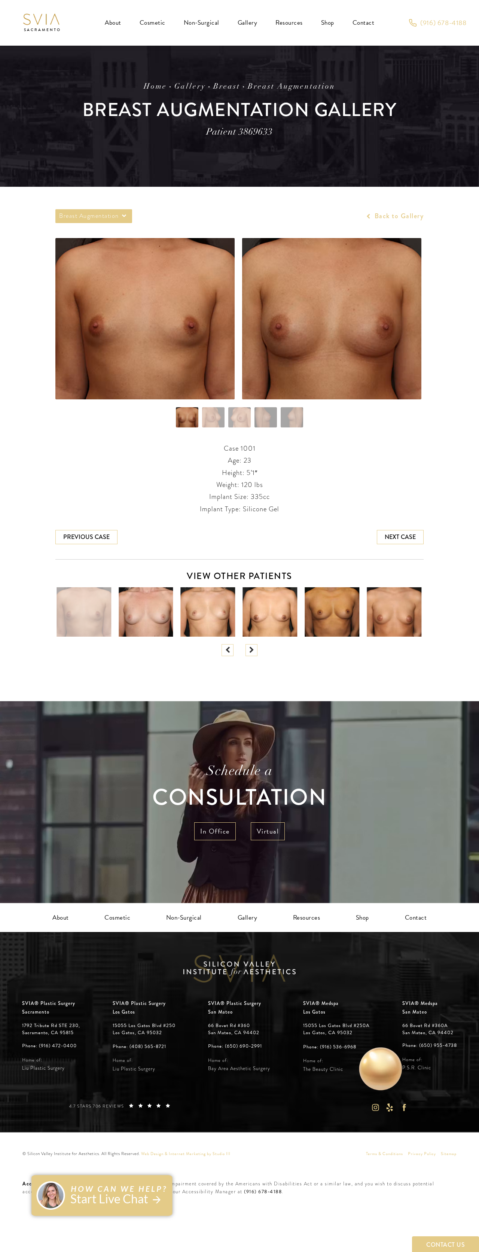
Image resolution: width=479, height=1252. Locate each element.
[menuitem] (113, 23)
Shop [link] (327, 22)
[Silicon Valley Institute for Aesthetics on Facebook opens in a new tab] (404, 1107)
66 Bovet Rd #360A (428, 1029)
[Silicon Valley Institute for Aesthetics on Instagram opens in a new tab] (375, 1107)
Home (155, 87)
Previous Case (86, 537)
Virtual (268, 831)
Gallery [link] (247, 22)
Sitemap (449, 1154)
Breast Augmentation (291, 87)
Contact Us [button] (445, 1244)
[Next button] (251, 650)
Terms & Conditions (384, 1154)
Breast (226, 87)
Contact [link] (364, 22)
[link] (437, 22)
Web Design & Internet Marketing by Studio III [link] (186, 1154)
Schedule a (239, 788)
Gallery (190, 87)
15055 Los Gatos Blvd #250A (336, 1029)
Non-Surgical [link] (201, 22)
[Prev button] (228, 650)
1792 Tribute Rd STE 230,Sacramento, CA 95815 (51, 1029)
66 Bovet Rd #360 (233, 1029)
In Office (215, 831)
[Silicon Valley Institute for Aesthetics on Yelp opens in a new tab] (389, 1107)
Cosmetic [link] (152, 22)
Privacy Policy (422, 1154)
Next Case (400, 537)
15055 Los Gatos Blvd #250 (144, 1029)
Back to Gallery (398, 216)
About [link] (113, 22)
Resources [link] (289, 22)
